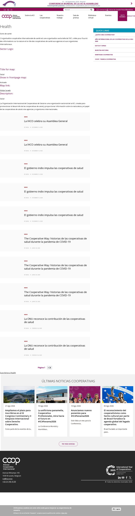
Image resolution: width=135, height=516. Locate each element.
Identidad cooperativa (104, 55)
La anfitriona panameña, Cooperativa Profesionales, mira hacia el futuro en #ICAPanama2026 (51, 416)
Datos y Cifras (100, 46)
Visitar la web (5, 90)
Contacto (102, 9)
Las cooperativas (45, 16)
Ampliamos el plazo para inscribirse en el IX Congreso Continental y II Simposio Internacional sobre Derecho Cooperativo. (18, 417)
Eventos (108, 15)
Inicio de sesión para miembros (121, 9)
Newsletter (131, 16)
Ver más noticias (68, 444)
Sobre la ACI (30, 15)
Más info (64, 513)
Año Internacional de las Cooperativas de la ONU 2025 (114, 40)
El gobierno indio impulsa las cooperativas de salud (53, 168)
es (8, 10)
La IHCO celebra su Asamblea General (46, 121)
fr (11, 10)
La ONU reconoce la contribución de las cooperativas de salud (54, 320)
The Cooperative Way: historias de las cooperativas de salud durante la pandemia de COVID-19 (55, 240)
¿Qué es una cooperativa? (105, 35)
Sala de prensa (76, 16)
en (5, 10)
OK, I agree (116, 509)
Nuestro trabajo (60, 16)
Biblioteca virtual (92, 16)
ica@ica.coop (7, 479)
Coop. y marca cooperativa (105, 59)
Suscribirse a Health (8, 373)
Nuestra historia (101, 50)
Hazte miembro (122, 16)
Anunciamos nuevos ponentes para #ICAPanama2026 (81, 413)
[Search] (91, 10)
